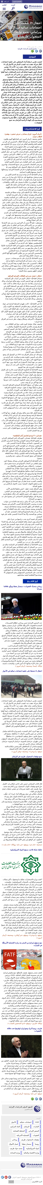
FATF (37, 1122)
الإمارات (36, 1127)
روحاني (14, 1140)
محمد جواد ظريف (16, 1148)
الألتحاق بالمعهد (17, 1)
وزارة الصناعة (15, 1153)
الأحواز (13, 1122)
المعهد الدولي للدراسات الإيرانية (30, 49)
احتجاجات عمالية (26, 1122)
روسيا (37, 1144)
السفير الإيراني (33, 1131)
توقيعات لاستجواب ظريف (30, 1140)
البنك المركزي (15, 1127)
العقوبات (36, 1135)
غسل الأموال (13, 1144)
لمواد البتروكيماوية (32, 1148)
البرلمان (26, 1127)
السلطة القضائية (19, 1131)
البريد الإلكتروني (37, 1181)
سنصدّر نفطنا (26, 1144)
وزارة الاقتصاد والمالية (31, 1153)
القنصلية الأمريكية (23, 1135)
